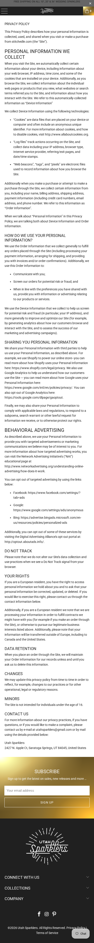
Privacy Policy (75, 928)
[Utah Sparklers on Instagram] (47, 914)
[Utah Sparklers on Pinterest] (54, 914)
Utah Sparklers (28, 928)
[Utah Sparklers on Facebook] (39, 914)
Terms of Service (47, 933)
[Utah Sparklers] (47, 11)
